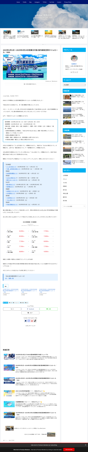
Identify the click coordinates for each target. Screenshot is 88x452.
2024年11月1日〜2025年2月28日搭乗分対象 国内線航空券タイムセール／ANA (10, 291)
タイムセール (16, 302)
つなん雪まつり (10, 200)
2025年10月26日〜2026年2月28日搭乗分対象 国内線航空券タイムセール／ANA (29, 291)
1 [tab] (43, 44)
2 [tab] (45, 44)
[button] (30, 312)
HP (6, 278)
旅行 (27, 302)
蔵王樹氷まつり (10, 184)
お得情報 (6, 302)
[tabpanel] (9, 36)
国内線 (22, 302)
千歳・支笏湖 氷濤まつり (13, 169)
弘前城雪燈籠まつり (12, 173)
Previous (2, 36)
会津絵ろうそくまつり (12, 191)
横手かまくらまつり (12, 180)
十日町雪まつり (10, 198)
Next (86, 36)
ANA (11, 302)
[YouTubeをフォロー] (32, 320)
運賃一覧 (11, 278)
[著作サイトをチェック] (25, 320)
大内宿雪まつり (10, 193)
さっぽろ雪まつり (11, 167)
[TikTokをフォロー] (35, 320)
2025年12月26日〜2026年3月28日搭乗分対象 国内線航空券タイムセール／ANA (47, 291)
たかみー (74, 64)
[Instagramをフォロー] (28, 320)
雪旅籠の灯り (10, 187)
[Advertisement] (30, 89)
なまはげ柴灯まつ (11, 178)
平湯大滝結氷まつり (12, 204)
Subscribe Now (68, 449)
